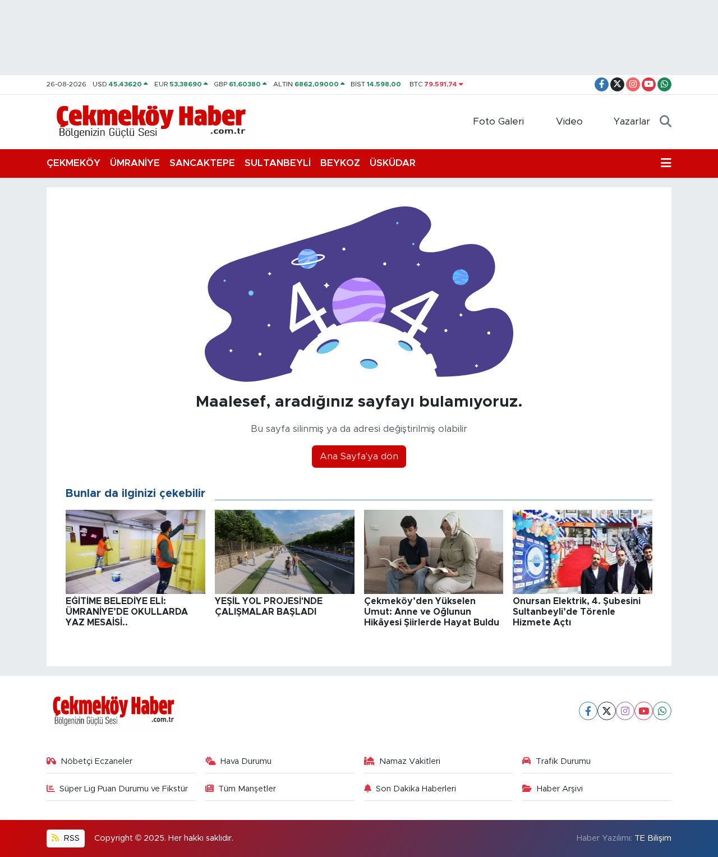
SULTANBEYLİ (278, 163)
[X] (606, 711)
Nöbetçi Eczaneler (96, 761)
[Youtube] (643, 711)
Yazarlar (632, 121)
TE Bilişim (652, 838)
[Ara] (665, 121)
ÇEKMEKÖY (73, 163)
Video (569, 121)
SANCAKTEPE (202, 163)
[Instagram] (625, 711)
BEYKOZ (340, 163)
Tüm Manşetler (247, 789)
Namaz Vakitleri (409, 761)
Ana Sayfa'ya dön (359, 456)
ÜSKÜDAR (393, 163)
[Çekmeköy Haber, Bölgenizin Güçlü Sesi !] (151, 121)
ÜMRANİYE (135, 163)
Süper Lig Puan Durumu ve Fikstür (123, 789)
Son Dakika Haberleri (416, 789)
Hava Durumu (245, 761)
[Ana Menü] (666, 163)
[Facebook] (588, 711)
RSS (71, 838)
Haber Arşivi (560, 789)
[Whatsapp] (662, 711)
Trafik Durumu (563, 761)
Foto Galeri (498, 121)
